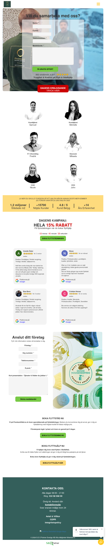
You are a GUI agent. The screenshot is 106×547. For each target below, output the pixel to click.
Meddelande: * (38, 46)
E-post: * (35, 30)
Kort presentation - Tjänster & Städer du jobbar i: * (28, 375)
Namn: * (35, 23)
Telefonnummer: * (39, 38)
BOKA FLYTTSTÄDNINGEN (53, 238)
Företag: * (28, 345)
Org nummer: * (28, 353)
